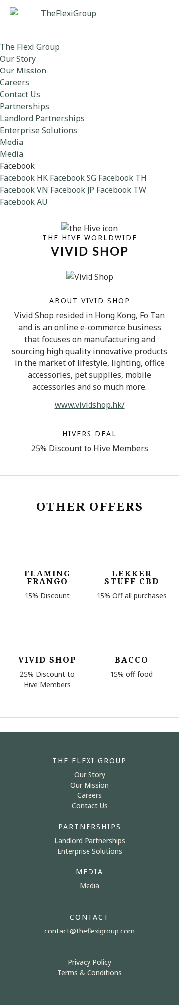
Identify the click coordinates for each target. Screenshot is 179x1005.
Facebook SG (73, 177)
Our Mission (23, 70)
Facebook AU (24, 201)
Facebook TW (121, 189)
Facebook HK (24, 177)
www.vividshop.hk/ (90, 404)
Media (11, 142)
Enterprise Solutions (38, 130)
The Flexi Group (30, 46)
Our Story (18, 58)
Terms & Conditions (89, 972)
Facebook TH (122, 177)
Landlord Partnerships (42, 118)
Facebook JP (72, 189)
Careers (14, 82)
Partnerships (24, 106)
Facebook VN (24, 189)
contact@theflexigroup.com (89, 930)
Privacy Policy (89, 962)
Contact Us (20, 94)
